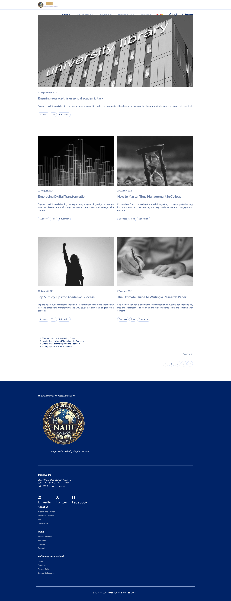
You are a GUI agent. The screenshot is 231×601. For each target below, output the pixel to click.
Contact (41, 548)
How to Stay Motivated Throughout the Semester (63, 341)
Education (64, 114)
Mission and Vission (46, 512)
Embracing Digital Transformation (62, 196)
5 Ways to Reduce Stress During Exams (58, 338)
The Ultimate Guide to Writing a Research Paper (151, 297)
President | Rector (46, 515)
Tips (53, 114)
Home (65, 14)
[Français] (160, 14)
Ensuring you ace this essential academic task (70, 98)
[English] (158, 14)
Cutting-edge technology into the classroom (61, 344)
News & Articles (45, 536)
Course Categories (46, 573)
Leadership (43, 523)
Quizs (40, 561)
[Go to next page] (190, 363)
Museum (41, 544)
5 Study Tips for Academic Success (57, 346)
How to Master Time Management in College (149, 196)
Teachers (42, 540)
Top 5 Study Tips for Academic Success (66, 297)
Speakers (42, 565)
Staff (40, 519)
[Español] (162, 14)
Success (43, 114)
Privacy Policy (44, 569)
